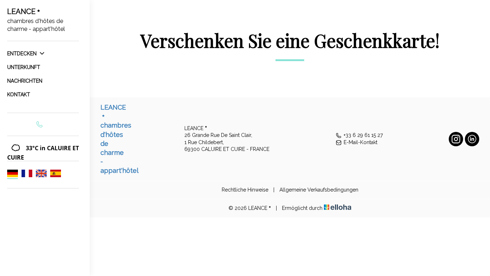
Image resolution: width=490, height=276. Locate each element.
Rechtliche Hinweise (245, 190)
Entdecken (22, 53)
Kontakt (18, 94)
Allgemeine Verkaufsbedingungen (318, 190)
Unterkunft (23, 67)
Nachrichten (24, 81)
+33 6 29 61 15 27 (363, 135)
